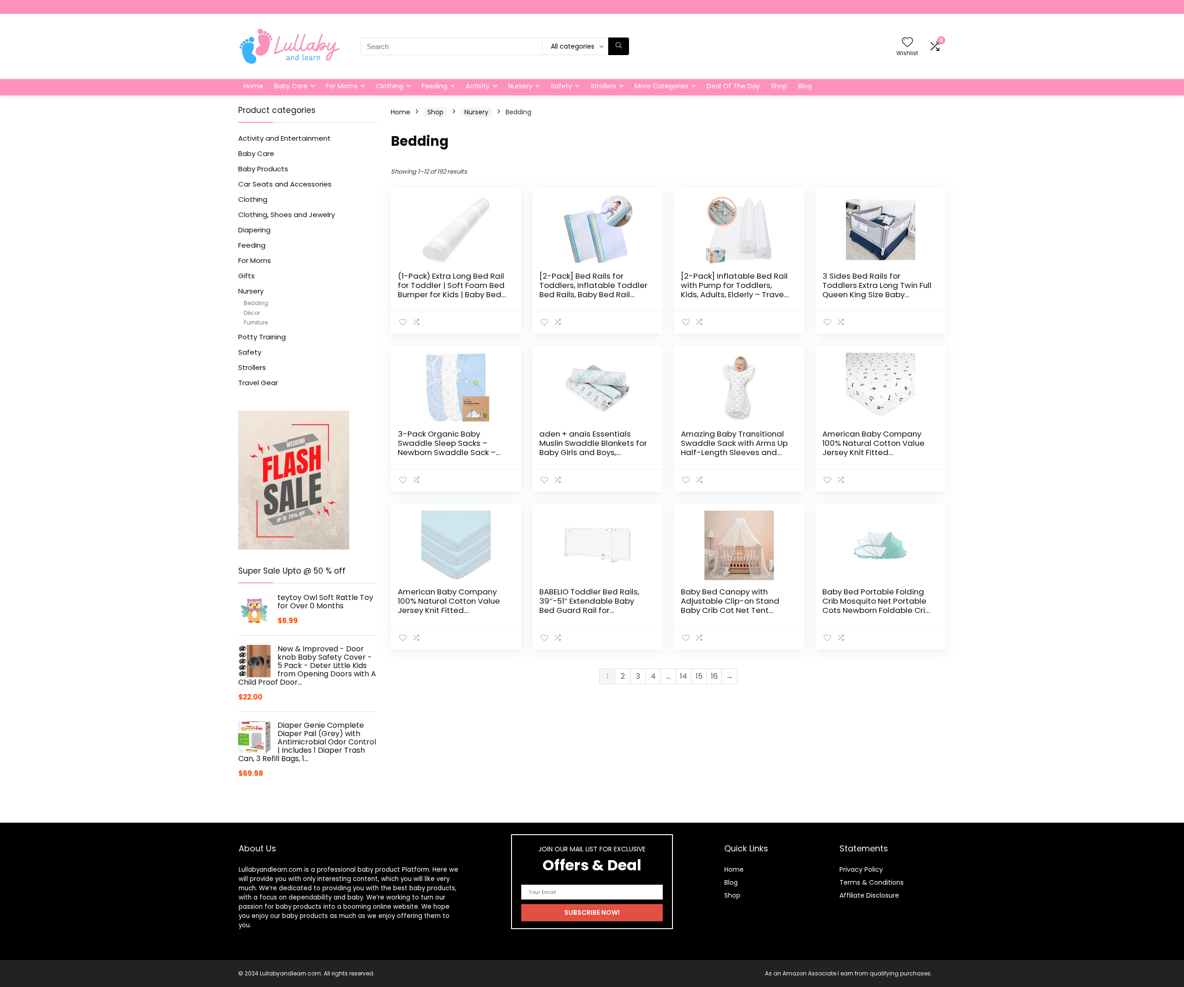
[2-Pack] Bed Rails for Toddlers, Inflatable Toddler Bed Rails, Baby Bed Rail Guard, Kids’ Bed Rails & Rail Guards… (593, 294)
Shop (779, 86)
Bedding (256, 303)
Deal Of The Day (733, 86)
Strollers (603, 86)
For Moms (342, 86)
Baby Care (291, 86)
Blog (805, 86)
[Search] (618, 46)
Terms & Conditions (871, 882)
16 (714, 676)
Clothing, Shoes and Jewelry (286, 214)
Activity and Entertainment (284, 138)
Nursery (520, 86)
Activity (478, 86)
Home (253, 86)
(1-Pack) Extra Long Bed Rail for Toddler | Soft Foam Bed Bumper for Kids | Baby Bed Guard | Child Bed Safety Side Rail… (451, 294)
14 (683, 676)
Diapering (254, 230)
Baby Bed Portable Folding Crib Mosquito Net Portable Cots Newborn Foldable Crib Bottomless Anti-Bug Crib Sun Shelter (876, 610)
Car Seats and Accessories (285, 184)
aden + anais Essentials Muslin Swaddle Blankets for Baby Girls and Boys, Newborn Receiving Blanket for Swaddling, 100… (593, 452)
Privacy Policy (861, 869)
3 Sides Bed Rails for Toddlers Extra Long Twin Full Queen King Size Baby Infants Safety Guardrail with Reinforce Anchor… (876, 294)
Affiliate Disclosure (869, 895)
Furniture (256, 322)
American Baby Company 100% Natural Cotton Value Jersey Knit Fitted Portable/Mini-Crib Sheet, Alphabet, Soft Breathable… (874, 452)
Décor (252, 313)
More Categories (661, 86)
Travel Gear (258, 382)
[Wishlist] (907, 42)
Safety (561, 86)
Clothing (389, 86)
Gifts (246, 276)
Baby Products (263, 169)
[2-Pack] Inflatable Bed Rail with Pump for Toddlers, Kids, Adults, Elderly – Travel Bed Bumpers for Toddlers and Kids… (734, 294)
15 (699, 676)
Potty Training (262, 337)
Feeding (434, 86)
